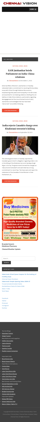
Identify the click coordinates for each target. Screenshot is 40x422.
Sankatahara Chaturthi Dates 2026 (13, 286)
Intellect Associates (7, 341)
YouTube (4, 308)
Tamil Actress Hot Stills (8, 379)
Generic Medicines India (8, 401)
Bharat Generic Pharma (8, 361)
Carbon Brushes (6, 343)
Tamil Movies (5, 369)
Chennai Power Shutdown (10, 279)
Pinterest (5, 303)
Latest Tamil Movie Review (9, 374)
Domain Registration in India (10, 384)
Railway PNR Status (7, 399)
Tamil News (5, 291)
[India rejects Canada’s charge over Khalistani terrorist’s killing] (20, 145)
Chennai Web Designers (8, 394)
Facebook (5, 298)
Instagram (5, 305)
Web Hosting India (7, 386)
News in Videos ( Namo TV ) (9, 404)
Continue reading (11, 111)
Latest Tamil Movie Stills (9, 371)
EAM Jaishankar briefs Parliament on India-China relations (20, 73)
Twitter (4, 301)
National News (18, 66)
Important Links (8, 269)
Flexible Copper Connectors (10, 351)
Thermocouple (6, 346)
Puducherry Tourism (7, 333)
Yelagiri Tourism (6, 336)
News (25, 66)
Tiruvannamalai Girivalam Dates (12, 284)
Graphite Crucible (7, 348)
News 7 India (6, 289)
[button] (33, 9)
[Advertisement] (20, 33)
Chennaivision (13, 81)
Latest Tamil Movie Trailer (9, 376)
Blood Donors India (7, 359)
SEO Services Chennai (8, 389)
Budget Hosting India (8, 391)
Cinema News (6, 366)
